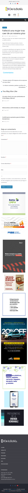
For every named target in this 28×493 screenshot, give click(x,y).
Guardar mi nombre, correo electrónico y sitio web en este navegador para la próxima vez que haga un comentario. (13, 180)
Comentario (4, 139)
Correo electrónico (6, 163)
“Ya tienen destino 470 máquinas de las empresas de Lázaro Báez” (15, 81)
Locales (2, 447)
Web (2, 170)
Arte (2, 461)
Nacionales (3, 455)
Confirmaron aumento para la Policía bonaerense (13, 118)
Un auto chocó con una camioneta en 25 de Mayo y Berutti (13, 97)
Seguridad (4, 27)
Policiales (3, 452)
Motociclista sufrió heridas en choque (13, 108)
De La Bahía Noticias (13, 36)
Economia (3, 458)
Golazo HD (3, 450)
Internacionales (4, 464)
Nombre (3, 157)
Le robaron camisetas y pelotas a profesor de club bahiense (14, 86)
